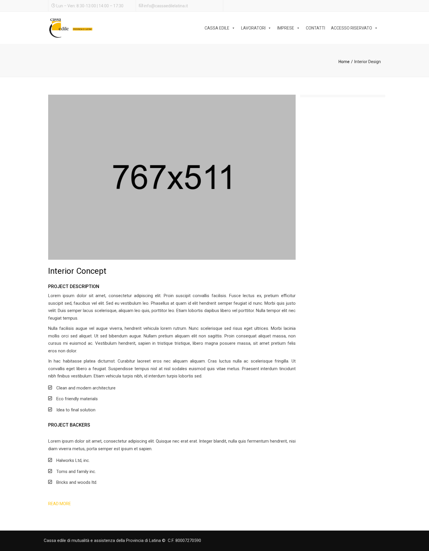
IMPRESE (285, 28)
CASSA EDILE (217, 28)
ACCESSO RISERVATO (351, 28)
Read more (59, 503)
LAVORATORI (253, 28)
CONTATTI (315, 28)
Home (344, 61)
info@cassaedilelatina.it (166, 6)
